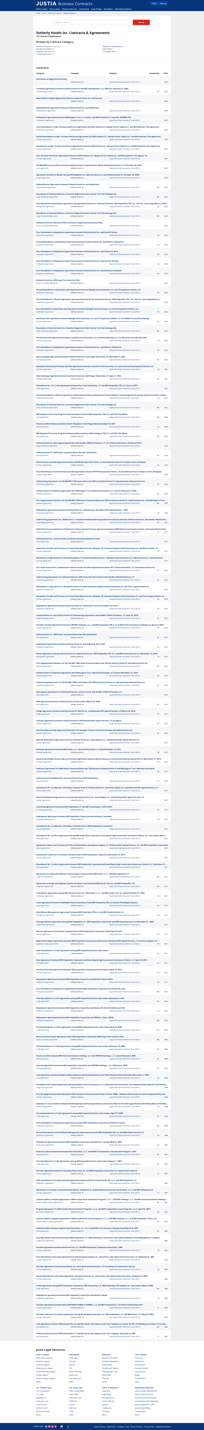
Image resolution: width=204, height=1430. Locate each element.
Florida (71, 1404)
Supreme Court (42, 1401)
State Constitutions (76, 1391)
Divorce (72, 1365)
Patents (105, 1404)
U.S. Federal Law (43, 1387)
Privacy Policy (149, 1427)
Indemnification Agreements (46, 111)
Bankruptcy (73, 1358)
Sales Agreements (42, 695)
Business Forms (108, 1398)
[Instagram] (55, 1426)
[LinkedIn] (46, 1426)
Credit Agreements (42, 388)
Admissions (139, 1361)
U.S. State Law (75, 1387)
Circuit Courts (41, 1404)
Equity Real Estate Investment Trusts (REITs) (124, 82)
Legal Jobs (106, 1391)
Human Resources (43, 54)
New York (73, 1408)
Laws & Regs (96, 9)
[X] (64, 1426)
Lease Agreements (42, 905)
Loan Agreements (42, 1078)
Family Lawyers (42, 1375)
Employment (107, 1365)
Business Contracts (54, 13)
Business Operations (44, 51)
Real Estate (107, 49)
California (73, 1401)
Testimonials (140, 1411)
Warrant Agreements (43, 743)
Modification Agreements (45, 130)
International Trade (110, 1371)
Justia (38, 13)
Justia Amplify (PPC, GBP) (145, 1404)
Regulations (41, 1398)
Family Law (73, 1375)
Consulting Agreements (44, 92)
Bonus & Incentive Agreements (47, 226)
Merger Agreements (43, 178)
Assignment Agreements (44, 877)
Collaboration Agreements (45, 925)
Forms (44, 13)
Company (120, 1427)
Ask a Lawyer (55, 9)
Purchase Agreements (43, 139)
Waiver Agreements (43, 848)
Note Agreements (42, 168)
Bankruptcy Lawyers (44, 1358)
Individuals (74, 1354)
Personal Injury (75, 1378)
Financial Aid (140, 1365)
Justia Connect (99, 1427)
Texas (71, 1411)
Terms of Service (136, 1427)
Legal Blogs (106, 1394)
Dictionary (139, 1358)
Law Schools (84, 9)
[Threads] (58, 1426)
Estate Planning (75, 1371)
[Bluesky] (61, 1426)
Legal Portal (110, 1427)
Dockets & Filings (43, 1411)
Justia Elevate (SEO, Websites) (146, 1401)
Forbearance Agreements (45, 120)
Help (127, 1427)
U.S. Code (39, 1394)
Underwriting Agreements (45, 484)
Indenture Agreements (44, 494)
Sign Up (163, 3)
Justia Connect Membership (146, 1391)
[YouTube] (49, 1426)
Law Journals (140, 1371)
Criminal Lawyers (43, 1365)
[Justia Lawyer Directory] (68, 1426)
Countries (106, 1411)
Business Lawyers (43, 1361)
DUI (70, 1368)
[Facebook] (52, 1426)
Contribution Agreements (45, 896)
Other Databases (110, 1387)
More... (38, 1382)
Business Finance (43, 46)
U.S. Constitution (42, 1391)
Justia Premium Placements (146, 1398)
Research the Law (69, 9)
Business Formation (44, 49)
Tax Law (105, 1378)
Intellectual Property (110, 1368)
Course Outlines (141, 1368)
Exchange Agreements (44, 360)
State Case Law (75, 1398)
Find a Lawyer (41, 9)
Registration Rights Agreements (47, 944)
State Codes (74, 1394)
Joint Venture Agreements (45, 1212)
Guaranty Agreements (43, 724)
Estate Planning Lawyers (46, 1371)
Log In (154, 3)
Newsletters (108, 9)
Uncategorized (109, 51)
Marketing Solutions (123, 9)
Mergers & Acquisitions (112, 46)
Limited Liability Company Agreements (49, 1202)
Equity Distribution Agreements (47, 197)
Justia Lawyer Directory (144, 1394)
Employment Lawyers (44, 1368)
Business (106, 1354)
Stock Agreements (42, 542)
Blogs (137, 1375)
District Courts (42, 1408)
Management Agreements (45, 206)
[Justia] (46, 3)
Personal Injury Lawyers (45, 1378)
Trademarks (107, 1408)
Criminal (72, 1361)
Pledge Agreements (43, 714)
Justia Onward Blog (142, 1408)
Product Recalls (108, 1401)
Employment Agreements (45, 235)
